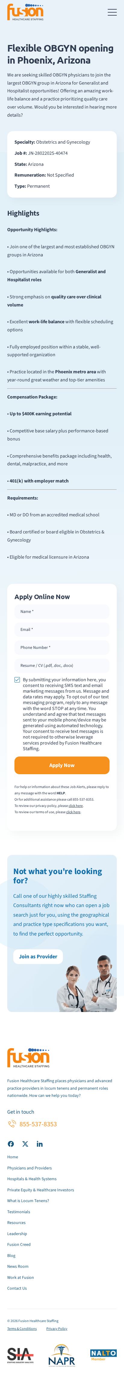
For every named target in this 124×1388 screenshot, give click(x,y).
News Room (18, 1267)
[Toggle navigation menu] (112, 12)
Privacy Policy (56, 1328)
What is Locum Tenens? (28, 1201)
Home (12, 1157)
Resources (16, 1223)
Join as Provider (38, 956)
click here (76, 805)
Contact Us (17, 1288)
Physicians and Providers (29, 1168)
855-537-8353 (83, 799)
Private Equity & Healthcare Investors (40, 1190)
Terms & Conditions (22, 1328)
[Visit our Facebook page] (10, 1144)
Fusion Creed (19, 1245)
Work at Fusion (20, 1278)
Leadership (17, 1234)
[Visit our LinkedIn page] (39, 1144)
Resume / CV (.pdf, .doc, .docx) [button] (46, 666)
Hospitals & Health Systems (32, 1179)
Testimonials (18, 1212)
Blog (11, 1256)
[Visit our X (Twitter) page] (25, 1144)
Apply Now (62, 765)
